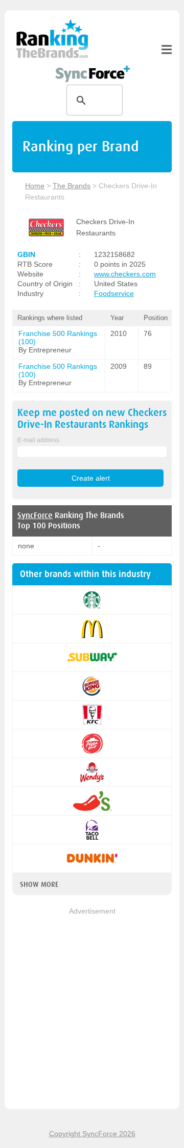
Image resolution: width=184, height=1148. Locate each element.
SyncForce (35, 515)
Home (34, 186)
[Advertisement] (92, 1009)
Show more (39, 884)
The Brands (71, 186)
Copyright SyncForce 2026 (92, 1134)
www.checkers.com (125, 274)
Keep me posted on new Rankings (92, 418)
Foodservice (114, 293)
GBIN (26, 254)
